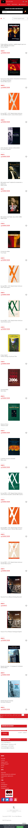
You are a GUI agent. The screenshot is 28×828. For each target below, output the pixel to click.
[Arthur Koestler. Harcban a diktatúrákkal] (14, 135)
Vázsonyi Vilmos (4, 425)
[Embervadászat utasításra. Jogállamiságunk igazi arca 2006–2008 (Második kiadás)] (14, 32)
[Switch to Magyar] (26, 1)
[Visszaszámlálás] (14, 377)
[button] (5, 53)
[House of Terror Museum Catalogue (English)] (14, 619)
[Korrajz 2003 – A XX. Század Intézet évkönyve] (14, 515)
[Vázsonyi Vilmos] (14, 412)
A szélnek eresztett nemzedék (8, 459)
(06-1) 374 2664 (9, 1)
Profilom (3, 782)
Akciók (2, 765)
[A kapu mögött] (14, 343)
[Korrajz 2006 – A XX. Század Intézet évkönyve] (14, 274)
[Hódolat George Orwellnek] (14, 688)
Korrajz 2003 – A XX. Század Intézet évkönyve (11, 528)
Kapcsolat (3, 772)
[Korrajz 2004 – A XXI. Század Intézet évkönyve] (14, 481)
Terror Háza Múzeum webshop (14, 8)
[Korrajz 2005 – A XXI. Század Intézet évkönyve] (14, 308)
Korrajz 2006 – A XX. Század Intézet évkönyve (11, 287)
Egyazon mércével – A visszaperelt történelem (12, 667)
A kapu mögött (9, 356)
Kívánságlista (4, 784)
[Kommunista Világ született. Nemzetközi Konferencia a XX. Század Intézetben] (14, 66)
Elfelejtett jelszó (5, 788)
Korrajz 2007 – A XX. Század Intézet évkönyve (11, 114)
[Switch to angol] (23, 1)
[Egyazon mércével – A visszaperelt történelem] (14, 654)
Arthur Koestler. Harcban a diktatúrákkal (10, 148)
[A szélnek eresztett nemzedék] (14, 446)
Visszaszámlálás (4, 390)
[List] (4, 18)
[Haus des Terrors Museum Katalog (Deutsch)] (14, 584)
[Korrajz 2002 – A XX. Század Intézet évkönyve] (14, 550)
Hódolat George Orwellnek (7, 701)
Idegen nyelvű (4, 762)
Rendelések (4, 786)
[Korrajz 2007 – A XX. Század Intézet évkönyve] (14, 101)
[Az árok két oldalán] (14, 239)
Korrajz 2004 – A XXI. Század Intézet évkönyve (12, 494)
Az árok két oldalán (5, 252)
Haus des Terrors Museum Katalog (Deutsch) (11, 597)
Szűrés (5, 733)
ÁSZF (2, 777)
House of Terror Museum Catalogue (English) (11, 631)
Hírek (2, 767)
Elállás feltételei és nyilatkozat (8, 774)
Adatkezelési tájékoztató (7, 776)
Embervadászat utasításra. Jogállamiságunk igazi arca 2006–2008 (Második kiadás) (13, 46)
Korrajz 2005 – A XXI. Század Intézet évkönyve (11, 321)
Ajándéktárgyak (4, 764)
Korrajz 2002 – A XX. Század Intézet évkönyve (11, 563)
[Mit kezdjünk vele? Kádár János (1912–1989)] (14, 205)
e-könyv (3, 760)
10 (25, 714)
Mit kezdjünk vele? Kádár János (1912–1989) (11, 218)
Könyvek (3, 758)
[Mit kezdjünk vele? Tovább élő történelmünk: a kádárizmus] (14, 170)
